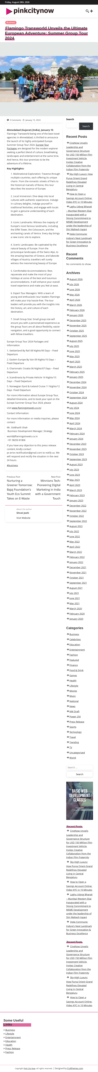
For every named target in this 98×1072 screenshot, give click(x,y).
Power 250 (75, 716)
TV (70, 747)
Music (72, 696)
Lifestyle (73, 685)
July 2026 (74, 284)
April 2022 (74, 546)
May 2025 (74, 356)
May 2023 (74, 479)
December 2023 (77, 443)
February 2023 (77, 495)
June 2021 (74, 598)
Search (70, 119)
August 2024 (76, 402)
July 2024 (74, 407)
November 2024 (78, 387)
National (74, 701)
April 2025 (74, 361)
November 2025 (78, 325)
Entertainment (77, 649)
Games (73, 675)
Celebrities (75, 639)
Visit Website (23, 517)
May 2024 (74, 418)
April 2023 (74, 485)
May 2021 (74, 603)
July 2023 (74, 469)
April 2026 (74, 299)
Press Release (76, 721)
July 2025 (74, 346)
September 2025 (78, 335)
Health (72, 680)
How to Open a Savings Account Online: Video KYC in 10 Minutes (79, 197)
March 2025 (75, 366)
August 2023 (76, 464)
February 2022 (77, 557)
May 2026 (74, 294)
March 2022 (75, 551)
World (72, 757)
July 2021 (74, 593)
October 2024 (76, 392)
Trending (74, 742)
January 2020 (76, 618)
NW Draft (74, 711)
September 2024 (78, 397)
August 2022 (76, 526)
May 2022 (74, 541)
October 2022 (76, 515)
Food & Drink (76, 670)
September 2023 (78, 459)
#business (12, 465)
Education (74, 644)
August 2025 (76, 341)
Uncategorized (77, 752)
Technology (75, 732)
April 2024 (74, 423)
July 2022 (74, 531)
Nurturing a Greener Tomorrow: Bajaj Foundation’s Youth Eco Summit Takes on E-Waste (19, 489)
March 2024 (75, 428)
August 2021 (76, 588)
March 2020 (75, 608)
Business (11, 22)
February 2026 (77, 310)
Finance (73, 665)
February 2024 (77, 433)
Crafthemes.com (75, 1068)
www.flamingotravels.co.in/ (26, 407)
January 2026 (76, 315)
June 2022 (74, 536)
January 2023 (76, 500)
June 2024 (74, 413)
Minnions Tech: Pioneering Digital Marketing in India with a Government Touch (47, 489)
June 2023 (74, 474)
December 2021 (77, 567)
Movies (73, 690)
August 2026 (76, 279)
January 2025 (76, 377)
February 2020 (77, 613)
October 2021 (76, 577)
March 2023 (75, 490)
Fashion (73, 654)
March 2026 (75, 305)
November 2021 (78, 572)
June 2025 (74, 351)
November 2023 (78, 449)
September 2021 (78, 582)
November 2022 (78, 510)
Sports (72, 726)
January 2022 (76, 562)
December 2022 (77, 505)
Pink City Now (29, 1068)
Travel (72, 737)
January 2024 (76, 438)
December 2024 (77, 382)
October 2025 (76, 330)
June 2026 (74, 289)
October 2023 (76, 454)
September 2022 (78, 521)
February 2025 (77, 371)
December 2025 (77, 320)
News (72, 706)
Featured (74, 660)
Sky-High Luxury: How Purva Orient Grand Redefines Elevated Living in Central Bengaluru (79, 181)
